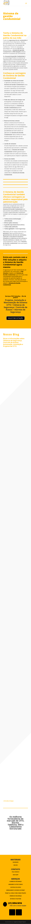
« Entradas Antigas (8, 801)
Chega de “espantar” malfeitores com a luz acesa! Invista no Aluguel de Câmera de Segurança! (15, 487)
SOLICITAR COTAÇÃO (15, 318)
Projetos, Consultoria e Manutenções (15, 893)
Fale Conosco (15, 872)
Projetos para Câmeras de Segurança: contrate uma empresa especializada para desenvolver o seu (15, 375)
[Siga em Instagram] (12, 912)
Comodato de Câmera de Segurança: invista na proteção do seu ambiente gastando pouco (14, 635)
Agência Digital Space (20, 922)
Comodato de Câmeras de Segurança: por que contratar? (15, 709)
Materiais (15, 859)
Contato (15, 869)
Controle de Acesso (15, 887)
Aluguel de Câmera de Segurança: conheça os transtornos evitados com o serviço (15, 524)
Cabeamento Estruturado (15, 884)
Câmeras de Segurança (15, 896)
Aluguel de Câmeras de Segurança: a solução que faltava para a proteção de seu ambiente (15, 598)
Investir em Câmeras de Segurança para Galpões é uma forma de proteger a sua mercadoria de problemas (15, 412)
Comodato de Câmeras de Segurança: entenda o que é (15, 746)
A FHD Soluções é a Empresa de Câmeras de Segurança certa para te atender (14, 450)
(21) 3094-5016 (15, 903)
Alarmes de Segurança (15, 881)
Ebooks (16, 865)
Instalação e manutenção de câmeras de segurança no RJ (15, 783)
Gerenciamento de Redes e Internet (15, 890)
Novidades (15, 862)
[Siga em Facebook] (19, 912)
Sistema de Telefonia (15, 898)
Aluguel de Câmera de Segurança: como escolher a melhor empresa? (14, 560)
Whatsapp (15, 874)
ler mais (4, 385)
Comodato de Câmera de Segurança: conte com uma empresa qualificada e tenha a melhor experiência (15, 672)
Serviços (15, 879)
